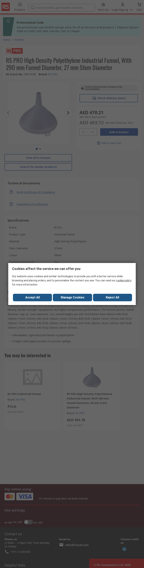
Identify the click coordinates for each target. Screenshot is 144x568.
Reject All (112, 297)
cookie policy (123, 280)
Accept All (32, 297)
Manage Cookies (72, 297)
